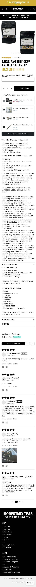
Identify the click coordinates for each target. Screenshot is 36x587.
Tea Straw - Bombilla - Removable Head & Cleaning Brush (23, 125)
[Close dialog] (34, 282)
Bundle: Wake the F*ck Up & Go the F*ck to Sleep (23, 100)
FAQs (3, 564)
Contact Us (6, 570)
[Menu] (2, 9)
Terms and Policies (18, 582)
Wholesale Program (10, 559)
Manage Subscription (11, 572)
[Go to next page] (23, 502)
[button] (7, 58)
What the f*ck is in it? (9, 265)
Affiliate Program (10, 562)
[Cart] (34, 9)
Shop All (5, 540)
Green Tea (6, 529)
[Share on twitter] (6, 367)
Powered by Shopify (26, 578)
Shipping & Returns (10, 567)
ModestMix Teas (13, 578)
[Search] (6, 9)
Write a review (13, 343)
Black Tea (6, 527)
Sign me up (9, 301)
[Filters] (28, 343)
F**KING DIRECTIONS (8, 320)
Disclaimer (5, 324)
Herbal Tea (6, 532)
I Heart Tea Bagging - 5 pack (23, 109)
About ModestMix (9, 557)
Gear (3, 542)
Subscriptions (8, 545)
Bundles (5, 537)
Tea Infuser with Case (21, 117)
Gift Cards (6, 547)
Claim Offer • (18, 134)
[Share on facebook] (3, 367)
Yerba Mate (6, 534)
